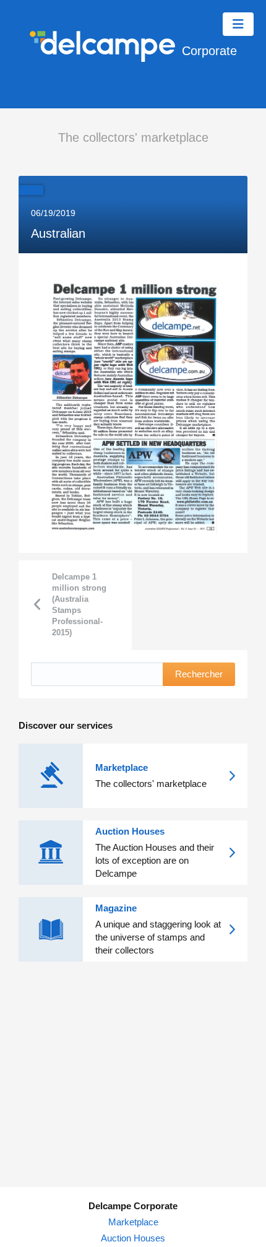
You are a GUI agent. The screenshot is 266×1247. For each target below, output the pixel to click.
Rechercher (199, 674)
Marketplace (133, 1222)
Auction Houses (133, 1238)
